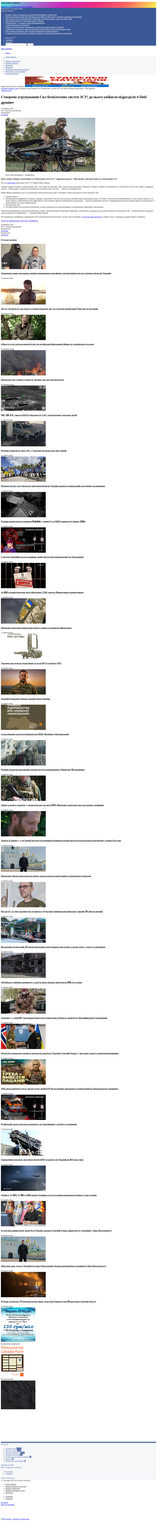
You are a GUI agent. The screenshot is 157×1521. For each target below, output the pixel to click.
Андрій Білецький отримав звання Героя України (25, 698)
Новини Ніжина (12, 63)
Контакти (9, 67)
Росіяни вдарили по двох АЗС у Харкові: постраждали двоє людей (33, 450)
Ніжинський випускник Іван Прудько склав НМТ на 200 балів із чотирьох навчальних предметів (44, 17)
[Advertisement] (70, 1426)
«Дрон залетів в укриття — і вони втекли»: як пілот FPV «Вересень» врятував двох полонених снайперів (52, 805)
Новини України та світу (15, 1491)
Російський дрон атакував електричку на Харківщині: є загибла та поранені (39, 1124)
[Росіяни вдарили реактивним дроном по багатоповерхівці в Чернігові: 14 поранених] (23, 765)
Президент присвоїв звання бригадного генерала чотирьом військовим (36, 627)
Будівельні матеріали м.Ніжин (17, 69)
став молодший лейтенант (92, 217)
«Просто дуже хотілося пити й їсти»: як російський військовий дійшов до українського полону (47, 344)
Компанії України (12, 1455)
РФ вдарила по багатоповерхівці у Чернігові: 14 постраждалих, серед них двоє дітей (39, 19)
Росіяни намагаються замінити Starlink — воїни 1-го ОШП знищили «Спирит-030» (43, 521)
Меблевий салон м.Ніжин (16, 72)
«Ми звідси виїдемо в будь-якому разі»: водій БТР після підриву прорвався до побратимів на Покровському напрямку (59, 1088)
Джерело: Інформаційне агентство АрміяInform (19, 221)
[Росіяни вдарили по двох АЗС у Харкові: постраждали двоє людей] (23, 446)
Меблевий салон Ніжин (15, 1461)
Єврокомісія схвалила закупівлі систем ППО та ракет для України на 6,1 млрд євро (42, 1159)
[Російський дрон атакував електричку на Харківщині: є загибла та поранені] (23, 1119)
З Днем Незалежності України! (18, 25)
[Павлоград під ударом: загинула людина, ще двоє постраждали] (23, 375)
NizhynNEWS (11, 57)
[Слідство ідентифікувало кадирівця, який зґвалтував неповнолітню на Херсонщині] (23, 552)
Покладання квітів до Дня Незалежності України (25, 21)
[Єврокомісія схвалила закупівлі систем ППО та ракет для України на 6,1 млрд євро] (23, 1155)
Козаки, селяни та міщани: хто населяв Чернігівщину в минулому (31, 15)
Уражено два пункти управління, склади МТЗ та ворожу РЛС (31, 663)
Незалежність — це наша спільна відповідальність (25, 23)
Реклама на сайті (7, 1465)
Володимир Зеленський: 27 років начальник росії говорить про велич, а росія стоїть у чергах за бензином (53, 947)
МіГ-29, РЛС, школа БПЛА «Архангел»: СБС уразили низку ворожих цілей (39, 415)
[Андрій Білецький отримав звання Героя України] (23, 694)
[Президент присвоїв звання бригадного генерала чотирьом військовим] (23, 623)
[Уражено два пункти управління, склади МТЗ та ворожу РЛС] (23, 658)
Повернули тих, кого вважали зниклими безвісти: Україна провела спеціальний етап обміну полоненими (53, 486)
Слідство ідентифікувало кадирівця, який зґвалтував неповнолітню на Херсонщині (42, 557)
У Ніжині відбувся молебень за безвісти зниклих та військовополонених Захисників (39, 33)
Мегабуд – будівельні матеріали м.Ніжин (17, 7)
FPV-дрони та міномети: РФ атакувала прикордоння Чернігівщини (32, 31)
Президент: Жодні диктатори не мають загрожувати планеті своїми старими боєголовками (46, 876)
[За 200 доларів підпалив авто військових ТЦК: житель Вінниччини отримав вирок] (23, 588)
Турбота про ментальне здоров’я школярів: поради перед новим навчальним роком (38, 29)
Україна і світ (11, 59)
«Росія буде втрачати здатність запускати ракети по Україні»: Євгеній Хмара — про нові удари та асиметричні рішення (59, 1053)
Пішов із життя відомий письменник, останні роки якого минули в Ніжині (35, 27)
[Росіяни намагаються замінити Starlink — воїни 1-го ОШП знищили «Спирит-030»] (23, 517)
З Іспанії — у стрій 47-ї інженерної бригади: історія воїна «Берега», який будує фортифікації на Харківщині (54, 1017)
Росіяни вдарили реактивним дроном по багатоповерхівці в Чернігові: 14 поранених (43, 769)
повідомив (11, 183)
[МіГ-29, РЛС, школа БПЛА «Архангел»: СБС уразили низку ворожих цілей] (23, 410)
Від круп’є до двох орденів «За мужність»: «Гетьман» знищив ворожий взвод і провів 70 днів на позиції (52, 911)
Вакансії (9, 1459)
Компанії (9, 65)
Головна (4, 88)
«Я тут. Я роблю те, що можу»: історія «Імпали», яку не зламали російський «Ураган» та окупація (49, 308)
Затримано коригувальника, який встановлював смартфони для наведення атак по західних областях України (56, 273)
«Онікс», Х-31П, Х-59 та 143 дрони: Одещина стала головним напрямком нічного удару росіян (49, 1195)
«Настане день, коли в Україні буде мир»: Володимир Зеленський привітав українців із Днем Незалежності (53, 1266)
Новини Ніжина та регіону (16, 1486)
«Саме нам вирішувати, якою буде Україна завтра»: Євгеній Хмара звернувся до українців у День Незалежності (56, 1230)
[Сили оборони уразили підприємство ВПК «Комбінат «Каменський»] (23, 729)
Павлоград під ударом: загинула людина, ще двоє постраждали (32, 379)
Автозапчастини (12, 74)
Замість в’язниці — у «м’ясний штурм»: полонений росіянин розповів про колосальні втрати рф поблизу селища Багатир (61, 840)
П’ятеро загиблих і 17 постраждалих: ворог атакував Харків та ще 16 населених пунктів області (48, 1301)
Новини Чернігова (13, 61)
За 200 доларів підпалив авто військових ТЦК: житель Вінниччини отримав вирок (42, 592)
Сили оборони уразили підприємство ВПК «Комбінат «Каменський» (35, 734)
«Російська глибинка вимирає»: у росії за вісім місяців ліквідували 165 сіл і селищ (41, 982)
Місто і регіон (11, 1451)
